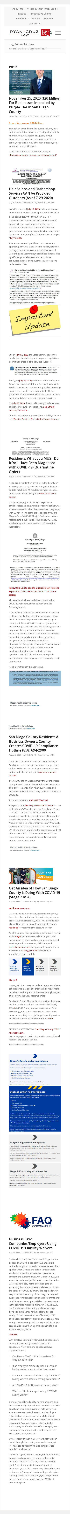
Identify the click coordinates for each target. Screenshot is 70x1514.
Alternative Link (16, 1032)
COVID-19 (34, 116)
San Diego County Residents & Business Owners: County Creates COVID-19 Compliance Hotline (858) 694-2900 (34, 744)
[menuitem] (18, 9)
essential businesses (19, 946)
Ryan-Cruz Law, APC (50, 116)
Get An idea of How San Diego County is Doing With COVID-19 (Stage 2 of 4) (34, 892)
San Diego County (44, 1029)
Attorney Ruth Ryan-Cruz (41, 8)
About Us (18, 8)
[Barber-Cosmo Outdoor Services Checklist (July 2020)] (31, 176)
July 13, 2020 (33, 209)
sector (50, 1018)
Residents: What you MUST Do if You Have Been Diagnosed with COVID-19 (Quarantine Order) (34, 465)
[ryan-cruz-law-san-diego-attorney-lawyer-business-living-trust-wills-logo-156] (30, 32)
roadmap (13, 927)
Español (48, 18)
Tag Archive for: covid (22, 44)
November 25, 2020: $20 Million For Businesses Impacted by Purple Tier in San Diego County (34, 105)
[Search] (49, 32)
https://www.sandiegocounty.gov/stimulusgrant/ (33, 154)
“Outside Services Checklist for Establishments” (36, 419)
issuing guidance (29, 950)
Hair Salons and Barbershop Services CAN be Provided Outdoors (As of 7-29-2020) (32, 193)
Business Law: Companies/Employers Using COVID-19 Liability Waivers (33, 1243)
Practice (21, 13)
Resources (21, 18)
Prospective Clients (40, 13)
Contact (35, 18)
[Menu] (56, 32)
